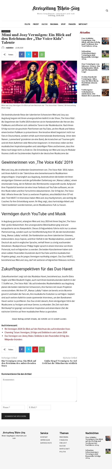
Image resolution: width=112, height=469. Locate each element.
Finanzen (6, 31)
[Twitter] (28, 54)
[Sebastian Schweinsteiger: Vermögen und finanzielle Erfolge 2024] (105, 54)
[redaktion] (3, 47)
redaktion (9, 47)
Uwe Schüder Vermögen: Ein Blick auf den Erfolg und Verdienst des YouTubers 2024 (91, 42)
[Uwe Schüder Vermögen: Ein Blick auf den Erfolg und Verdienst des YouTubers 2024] (105, 41)
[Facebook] (22, 54)
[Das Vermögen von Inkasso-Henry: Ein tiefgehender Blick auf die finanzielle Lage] (105, 66)
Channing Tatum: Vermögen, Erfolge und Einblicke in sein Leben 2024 (36, 332)
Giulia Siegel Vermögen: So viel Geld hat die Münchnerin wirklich (59, 362)
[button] (107, 10)
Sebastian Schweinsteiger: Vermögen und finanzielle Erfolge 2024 (90, 55)
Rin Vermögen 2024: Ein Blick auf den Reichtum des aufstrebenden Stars (37, 328)
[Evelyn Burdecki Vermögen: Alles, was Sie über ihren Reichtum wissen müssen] (105, 79)
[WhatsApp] (42, 54)
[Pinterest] (35, 54)
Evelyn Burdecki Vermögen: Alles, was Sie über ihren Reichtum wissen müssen (90, 81)
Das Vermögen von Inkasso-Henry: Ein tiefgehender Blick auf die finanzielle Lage (91, 68)
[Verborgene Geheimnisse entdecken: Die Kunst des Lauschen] (105, 92)
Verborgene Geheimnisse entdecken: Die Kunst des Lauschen (91, 93)
